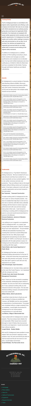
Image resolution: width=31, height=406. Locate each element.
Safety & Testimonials (8, 395)
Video (3, 402)
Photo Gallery (6, 390)
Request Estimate (7, 400)
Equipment (5, 397)
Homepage (5, 387)
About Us (4, 392)
